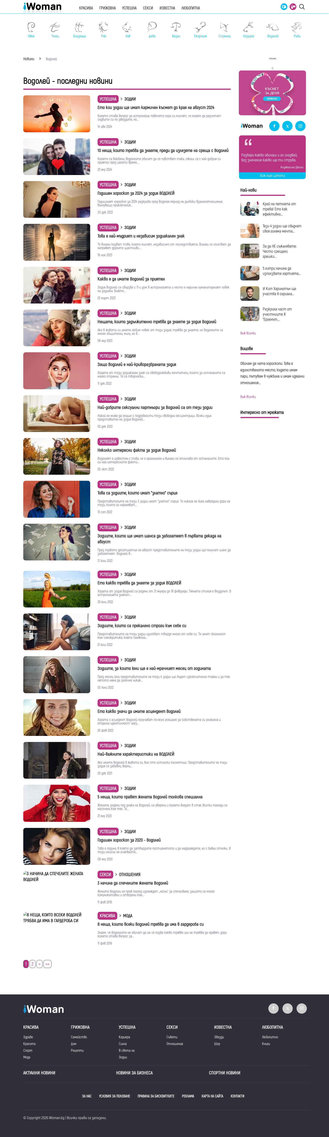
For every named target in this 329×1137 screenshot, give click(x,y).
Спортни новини (224, 1073)
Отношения (175, 1044)
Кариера (124, 1037)
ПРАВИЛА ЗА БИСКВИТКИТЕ (156, 1096)
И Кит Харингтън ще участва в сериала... (279, 291)
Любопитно (270, 1037)
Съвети (172, 1037)
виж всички (248, 333)
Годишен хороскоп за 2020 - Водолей (129, 840)
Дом (73, 1044)
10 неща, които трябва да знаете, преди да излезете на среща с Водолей (163, 150)
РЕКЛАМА (188, 1096)
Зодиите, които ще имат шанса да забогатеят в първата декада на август (159, 539)
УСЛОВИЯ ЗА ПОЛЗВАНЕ (114, 1096)
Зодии (123, 1057)
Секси (148, 8)
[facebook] (274, 126)
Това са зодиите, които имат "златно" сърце (137, 493)
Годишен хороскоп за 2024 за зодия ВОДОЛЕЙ (136, 193)
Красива (86, 8)
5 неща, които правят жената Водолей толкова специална (150, 797)
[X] (287, 126)
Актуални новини (39, 1073)
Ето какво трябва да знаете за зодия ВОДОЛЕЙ (139, 583)
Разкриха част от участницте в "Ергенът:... (277, 314)
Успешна (129, 8)
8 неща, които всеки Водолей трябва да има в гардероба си (151, 924)
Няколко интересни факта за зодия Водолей (137, 450)
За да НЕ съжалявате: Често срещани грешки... (280, 251)
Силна (123, 1044)
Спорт (27, 1050)
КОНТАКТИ (237, 1096)
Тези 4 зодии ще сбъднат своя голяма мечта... (282, 229)
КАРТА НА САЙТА (212, 1096)
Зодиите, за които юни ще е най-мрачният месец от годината (154, 668)
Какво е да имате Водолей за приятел (131, 279)
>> (47, 964)
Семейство (79, 1037)
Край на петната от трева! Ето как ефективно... (279, 209)
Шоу (217, 1044)
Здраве (28, 1037)
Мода (26, 1057)
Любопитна (191, 8)
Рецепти (77, 1050)
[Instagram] (300, 126)
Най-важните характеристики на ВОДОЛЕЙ (136, 754)
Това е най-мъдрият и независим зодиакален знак (141, 236)
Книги (266, 1044)
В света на (127, 1050)
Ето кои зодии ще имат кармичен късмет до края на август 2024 (156, 107)
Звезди (219, 1037)
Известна (167, 8)
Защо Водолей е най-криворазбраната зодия (137, 364)
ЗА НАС (87, 1096)
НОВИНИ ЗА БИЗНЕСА (134, 1073)
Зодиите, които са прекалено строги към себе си (142, 625)
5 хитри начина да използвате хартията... (282, 271)
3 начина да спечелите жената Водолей (133, 883)
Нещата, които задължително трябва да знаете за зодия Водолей (157, 322)
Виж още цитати (272, 175)
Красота (29, 1044)
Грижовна (107, 8)
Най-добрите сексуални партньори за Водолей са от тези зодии (155, 407)
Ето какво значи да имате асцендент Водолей (139, 711)
